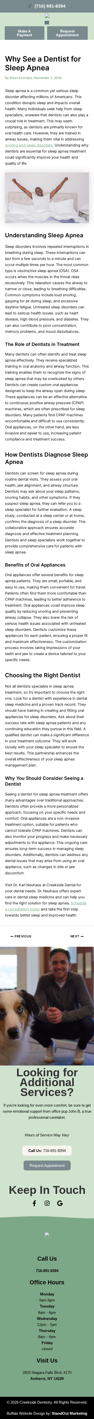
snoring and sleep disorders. (29, 145)
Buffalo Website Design (26, 1413)
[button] (47, 22)
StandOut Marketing (69, 1413)
